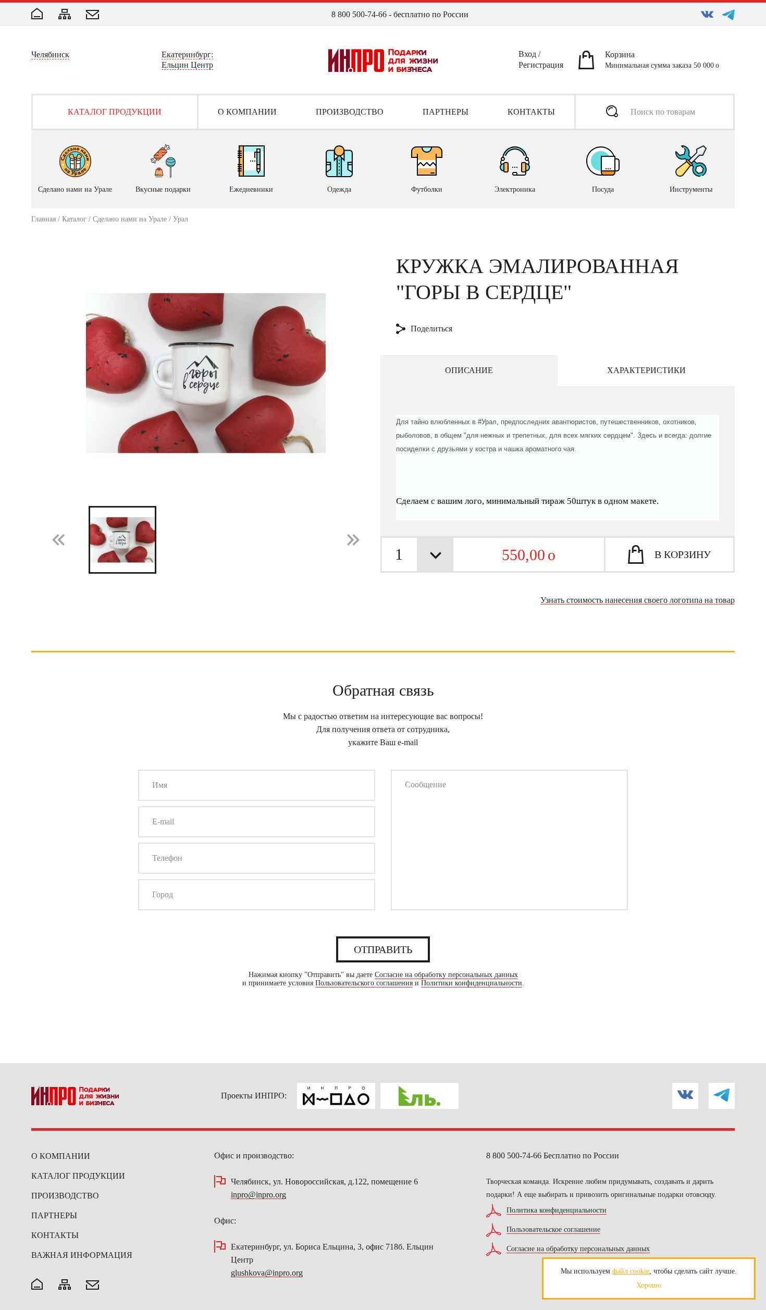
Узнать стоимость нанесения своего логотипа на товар (637, 600)
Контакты (55, 1235)
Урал (180, 219)
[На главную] (37, 1285)
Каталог (74, 219)
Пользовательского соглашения (364, 983)
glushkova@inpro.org (267, 1273)
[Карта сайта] (64, 15)
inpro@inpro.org (258, 1195)
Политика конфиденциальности (556, 1210)
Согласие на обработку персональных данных (446, 975)
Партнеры (54, 1215)
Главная (43, 219)
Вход (527, 55)
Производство (65, 1195)
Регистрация (540, 66)
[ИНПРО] (383, 60)
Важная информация (81, 1255)
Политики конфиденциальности (471, 983)
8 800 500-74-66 (359, 14)
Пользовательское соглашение (553, 1229)
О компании (60, 1156)
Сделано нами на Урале (130, 219)
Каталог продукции (78, 1175)
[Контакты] (92, 15)
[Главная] (37, 14)
